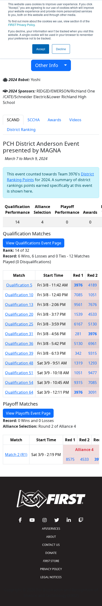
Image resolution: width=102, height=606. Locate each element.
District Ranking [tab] (21, 129)
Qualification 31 (19, 333)
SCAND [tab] (13, 119)
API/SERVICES (51, 529)
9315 (92, 353)
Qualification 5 (19, 285)
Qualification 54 (19, 382)
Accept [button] (40, 49)
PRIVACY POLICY (51, 569)
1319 (78, 363)
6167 (78, 324)
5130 (92, 324)
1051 (92, 294)
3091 (92, 392)
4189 (92, 285)
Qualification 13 (19, 304)
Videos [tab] (75, 119)
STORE (51, 561)
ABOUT (51, 537)
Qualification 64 (19, 392)
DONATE (51, 553)
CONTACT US (51, 545)
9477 (92, 372)
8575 (70, 459)
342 (78, 353)
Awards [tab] (54, 119)
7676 (92, 304)
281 (78, 333)
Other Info (48, 65)
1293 (92, 363)
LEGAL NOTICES (51, 577)
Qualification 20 (19, 314)
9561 (78, 304)
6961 (92, 343)
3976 (78, 285)
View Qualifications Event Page (33, 243)
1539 (78, 314)
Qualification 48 (19, 363)
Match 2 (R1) (16, 454)
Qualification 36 (19, 343)
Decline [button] (61, 49)
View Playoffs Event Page (28, 413)
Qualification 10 (19, 294)
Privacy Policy (21, 25)
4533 (92, 314)
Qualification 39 (19, 353)
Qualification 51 (19, 372)
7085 (78, 294)
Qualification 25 (19, 324)
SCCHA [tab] (34, 119)
